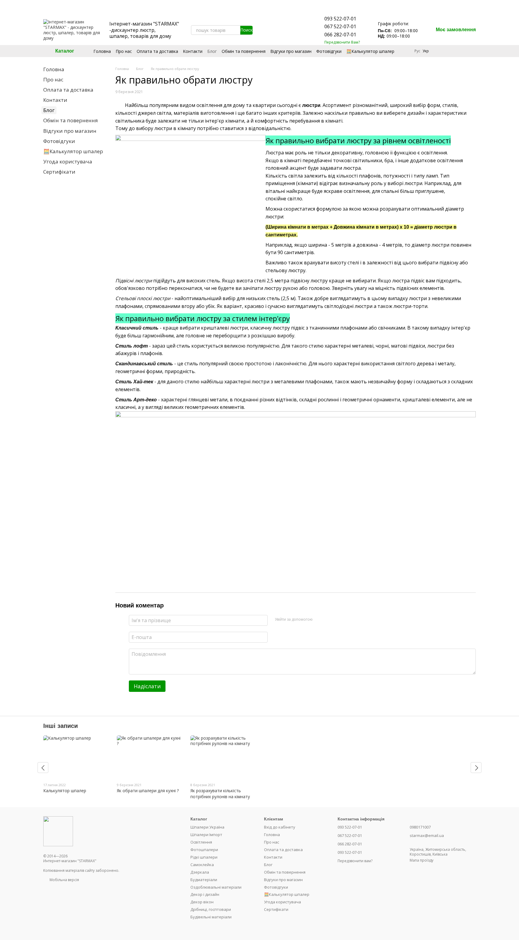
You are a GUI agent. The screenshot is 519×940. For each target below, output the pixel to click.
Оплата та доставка (157, 51)
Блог (212, 51)
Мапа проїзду (421, 860)
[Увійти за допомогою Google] (328, 619)
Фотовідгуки (328, 51)
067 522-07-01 (340, 26)
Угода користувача (67, 161)
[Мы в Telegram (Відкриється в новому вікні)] (288, 30)
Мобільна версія (64, 879)
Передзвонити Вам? (342, 42)
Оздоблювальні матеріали (215, 887)
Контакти (192, 51)
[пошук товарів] (246, 30)
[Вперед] (476, 767)
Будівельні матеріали (211, 917)
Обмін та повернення (244, 51)
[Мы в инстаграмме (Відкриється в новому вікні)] (274, 30)
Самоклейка (202, 864)
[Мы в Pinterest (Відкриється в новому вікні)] (281, 30)
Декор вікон (202, 902)
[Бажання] (455, 51)
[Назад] (43, 767)
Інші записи (60, 725)
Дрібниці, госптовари (210, 909)
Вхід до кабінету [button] (279, 827)
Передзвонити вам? (355, 861)
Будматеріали (203, 879)
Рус (417, 51)
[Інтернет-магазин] (58, 830)
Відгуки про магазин (290, 51)
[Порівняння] (440, 51)
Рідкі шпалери (203, 857)
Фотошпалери (204, 849)
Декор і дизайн (204, 894)
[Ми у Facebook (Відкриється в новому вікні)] (266, 30)
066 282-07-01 (340, 34)
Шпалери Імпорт (206, 834)
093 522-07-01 (340, 18)
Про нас (124, 51)
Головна (102, 51)
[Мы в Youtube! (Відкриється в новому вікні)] (259, 30)
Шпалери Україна (207, 827)
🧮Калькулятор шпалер (370, 51)
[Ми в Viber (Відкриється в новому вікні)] (295, 30)
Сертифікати (59, 171)
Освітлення (201, 842)
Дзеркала (199, 872)
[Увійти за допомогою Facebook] (319, 619)
